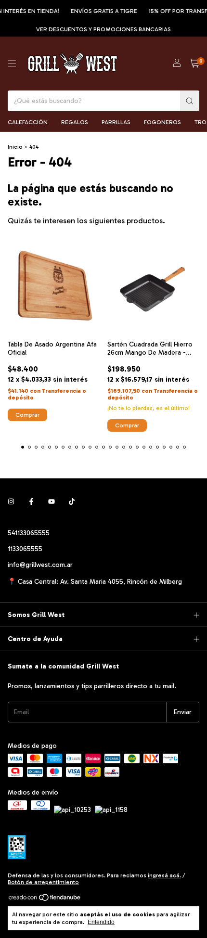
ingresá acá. (164, 875)
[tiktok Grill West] (71, 502)
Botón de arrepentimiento (43, 882)
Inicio (15, 146)
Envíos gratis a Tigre (100, 11)
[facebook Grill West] (31, 502)
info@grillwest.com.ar (40, 565)
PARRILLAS (116, 122)
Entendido (101, 922)
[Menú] (12, 63)
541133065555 (29, 533)
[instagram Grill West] (11, 502)
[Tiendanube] (45, 900)
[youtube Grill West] (51, 502)
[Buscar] (189, 100)
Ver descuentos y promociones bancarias (103, 29)
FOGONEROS (162, 122)
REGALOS (74, 122)
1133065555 (25, 549)
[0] (194, 63)
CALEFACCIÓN (28, 122)
